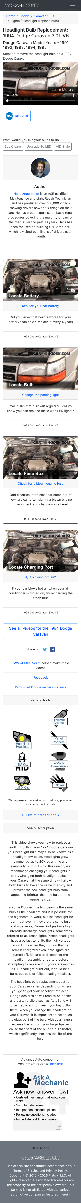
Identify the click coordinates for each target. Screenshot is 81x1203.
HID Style (63, 146)
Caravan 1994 (44, 16)
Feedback (40, 677)
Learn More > (63, 90)
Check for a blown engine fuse (40, 483)
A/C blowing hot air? (40, 577)
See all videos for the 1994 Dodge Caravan (40, 631)
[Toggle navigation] (72, 5)
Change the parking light (40, 395)
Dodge (24, 16)
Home (10, 16)
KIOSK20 (56, 1064)
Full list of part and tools (40, 815)
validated (20, 116)
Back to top (40, 1148)
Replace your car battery (40, 306)
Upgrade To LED (39, 146)
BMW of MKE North (25, 663)
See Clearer (13, 146)
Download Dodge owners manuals (40, 687)
